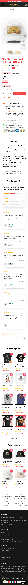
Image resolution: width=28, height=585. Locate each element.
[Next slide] (25, 31)
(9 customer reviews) (14, 65)
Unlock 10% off (3, 578)
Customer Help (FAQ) (6, 557)
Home (2, 9)
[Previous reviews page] (17, 338)
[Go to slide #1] (10, 52)
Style (3, 79)
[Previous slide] (3, 31)
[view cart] (26, 5)
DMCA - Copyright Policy (7, 539)
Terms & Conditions (5, 535)
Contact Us (3, 555)
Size (3, 83)
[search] (23, 5)
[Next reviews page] (24, 338)
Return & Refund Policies (7, 553)
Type (3, 70)
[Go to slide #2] (18, 52)
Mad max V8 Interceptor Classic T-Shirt (7, 429)
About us (3, 532)
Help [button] (25, 583)
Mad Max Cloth (10, 9)
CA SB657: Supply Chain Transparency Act (11, 541)
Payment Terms (5, 550)
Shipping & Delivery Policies (7, 548)
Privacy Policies (5, 537)
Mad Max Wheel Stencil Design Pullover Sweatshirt (7, 407)
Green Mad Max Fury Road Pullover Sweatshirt (20, 407)
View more (14, 438)
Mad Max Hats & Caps (7, 12)
